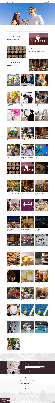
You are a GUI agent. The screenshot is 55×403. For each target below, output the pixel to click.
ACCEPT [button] (8, 400)
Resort (30, 369)
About (29, 388)
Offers (40, 1)
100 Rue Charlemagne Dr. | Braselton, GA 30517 (27, 383)
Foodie (18, 39)
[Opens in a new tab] (27, 390)
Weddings (28, 1)
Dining (21, 1)
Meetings (31, 1)
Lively (12, 39)
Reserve (46, 1)
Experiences (37, 1)
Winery (23, 1)
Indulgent (14, 65)
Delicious (17, 65)
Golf (25, 1)
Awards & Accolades (17, 386)
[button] (9, 30)
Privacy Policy (33, 371)
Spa (26, 1)
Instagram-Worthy (15, 39)
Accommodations (17, 1)
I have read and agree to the (30, 371)
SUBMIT (42, 366)
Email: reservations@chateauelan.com (30, 384)
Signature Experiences (9, 39)
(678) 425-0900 (22, 384)
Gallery (34, 1)
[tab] (26, 28)
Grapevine (46, 386)
